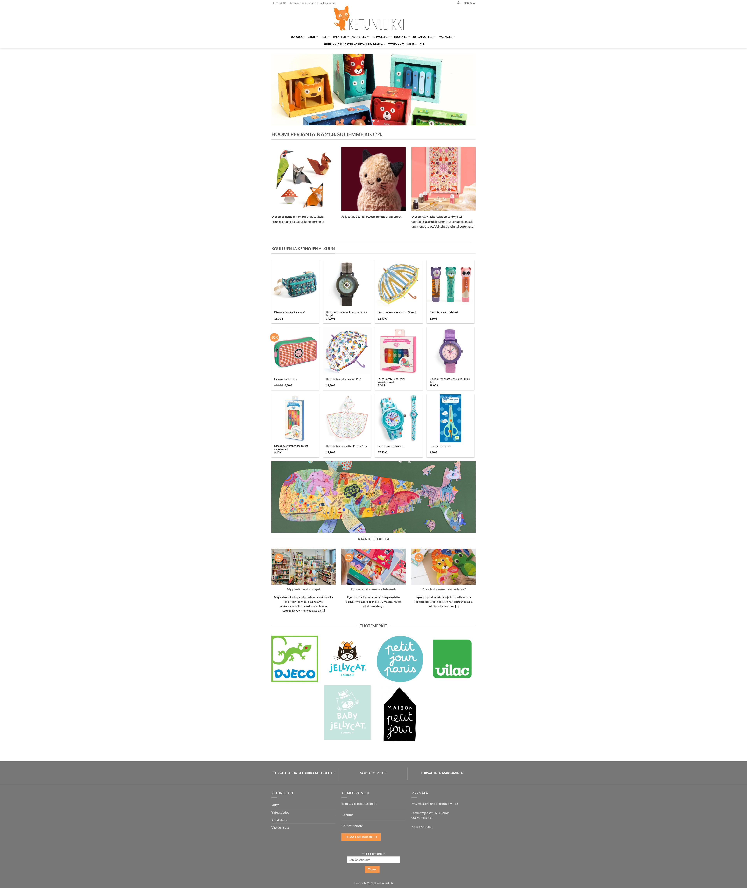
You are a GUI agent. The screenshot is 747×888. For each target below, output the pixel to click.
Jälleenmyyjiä (327, 2)
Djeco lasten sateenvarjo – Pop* (343, 379)
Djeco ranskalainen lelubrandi (373, 589)
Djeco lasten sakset (440, 446)
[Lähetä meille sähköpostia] (281, 3)
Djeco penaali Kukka (285, 379)
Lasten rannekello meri (390, 446)
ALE (422, 44)
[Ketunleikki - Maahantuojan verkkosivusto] (373, 19)
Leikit (312, 36)
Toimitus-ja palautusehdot (359, 803)
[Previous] (280, 90)
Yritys (275, 805)
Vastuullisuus (280, 827)
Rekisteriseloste (352, 826)
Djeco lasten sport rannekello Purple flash (450, 380)
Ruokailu (400, 36)
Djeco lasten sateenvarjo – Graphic (397, 312)
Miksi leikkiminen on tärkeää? (443, 589)
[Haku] (458, 3)
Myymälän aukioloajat (303, 589)
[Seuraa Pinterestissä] (284, 3)
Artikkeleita (279, 820)
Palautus (347, 814)
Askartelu (359, 36)
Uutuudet (298, 36)
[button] (303, 3)
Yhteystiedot (280, 812)
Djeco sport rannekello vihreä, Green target (346, 313)
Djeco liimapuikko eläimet (444, 312)
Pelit (324, 36)
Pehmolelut (380, 36)
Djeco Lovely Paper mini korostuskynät (391, 380)
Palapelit (339, 36)
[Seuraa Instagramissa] (277, 3)
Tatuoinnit (396, 44)
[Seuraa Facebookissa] (273, 3)
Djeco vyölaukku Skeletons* (289, 312)
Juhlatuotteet (423, 36)
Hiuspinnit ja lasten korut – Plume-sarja (353, 44)
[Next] (466, 90)
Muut (410, 44)
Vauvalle (445, 36)
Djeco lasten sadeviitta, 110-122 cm (346, 446)
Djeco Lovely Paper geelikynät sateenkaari (291, 447)
